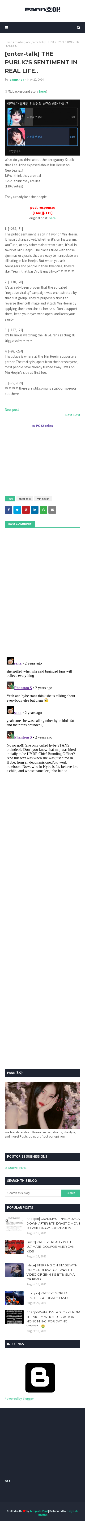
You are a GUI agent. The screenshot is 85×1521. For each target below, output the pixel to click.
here (42, 91)
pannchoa (16, 80)
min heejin (21, 42)
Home (8, 42)
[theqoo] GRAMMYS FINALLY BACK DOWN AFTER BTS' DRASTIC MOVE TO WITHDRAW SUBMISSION (53, 1223)
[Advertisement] (42, 459)
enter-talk (25, 498)
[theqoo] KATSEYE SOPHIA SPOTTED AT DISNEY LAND (47, 1295)
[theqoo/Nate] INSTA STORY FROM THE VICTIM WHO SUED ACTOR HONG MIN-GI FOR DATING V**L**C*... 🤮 (53, 1319)
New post (12, 409)
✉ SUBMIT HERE (15, 1167)
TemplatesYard (39, 1511)
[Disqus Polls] (42, 592)
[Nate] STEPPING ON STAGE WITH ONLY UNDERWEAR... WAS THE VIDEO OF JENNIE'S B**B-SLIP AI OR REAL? (51, 1272)
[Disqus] (42, 714)
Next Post (72, 415)
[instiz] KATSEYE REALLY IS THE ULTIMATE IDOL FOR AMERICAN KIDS (50, 1246)
